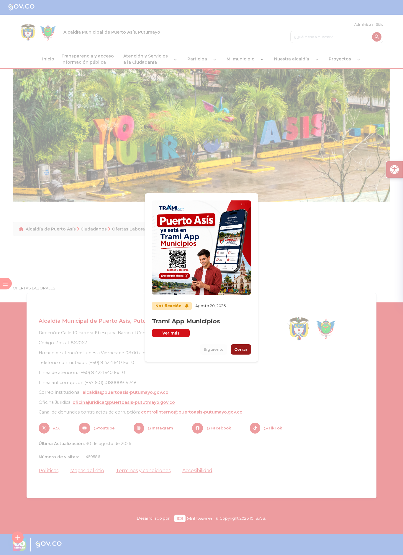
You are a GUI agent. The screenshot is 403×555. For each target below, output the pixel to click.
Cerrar (241, 349)
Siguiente (214, 349)
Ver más (171, 333)
